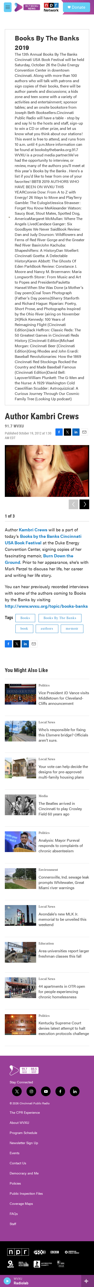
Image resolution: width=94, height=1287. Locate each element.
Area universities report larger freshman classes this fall (64, 953)
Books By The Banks (60, 618)
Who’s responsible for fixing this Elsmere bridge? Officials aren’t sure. (63, 735)
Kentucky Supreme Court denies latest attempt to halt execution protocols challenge (64, 1028)
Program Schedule (23, 1133)
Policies (15, 1183)
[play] (7, 1281)
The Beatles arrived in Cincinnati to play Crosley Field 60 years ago (60, 808)
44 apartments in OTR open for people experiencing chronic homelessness (62, 991)
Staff (13, 1224)
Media (43, 796)
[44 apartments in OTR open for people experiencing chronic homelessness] (20, 987)
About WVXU (19, 1123)
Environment (48, 870)
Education (46, 944)
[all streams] (87, 1281)
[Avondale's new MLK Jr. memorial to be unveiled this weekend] (20, 915)
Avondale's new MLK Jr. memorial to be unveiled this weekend (63, 919)
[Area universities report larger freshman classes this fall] (20, 952)
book (24, 629)
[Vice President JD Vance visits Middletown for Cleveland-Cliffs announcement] (20, 694)
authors (47, 629)
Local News (47, 722)
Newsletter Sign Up (24, 1143)
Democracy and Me (24, 1173)
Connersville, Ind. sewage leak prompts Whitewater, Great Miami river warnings (64, 882)
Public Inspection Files (26, 1193)
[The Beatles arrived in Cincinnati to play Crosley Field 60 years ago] (20, 804)
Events (15, 1153)
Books (25, 618)
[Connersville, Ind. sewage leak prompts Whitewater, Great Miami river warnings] (20, 878)
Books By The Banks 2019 (47, 42)
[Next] (84, 504)
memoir (72, 629)
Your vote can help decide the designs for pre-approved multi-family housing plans (63, 772)
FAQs (14, 1214)
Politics (44, 685)
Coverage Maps (21, 1204)
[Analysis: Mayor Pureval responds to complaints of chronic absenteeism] (20, 841)
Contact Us (18, 1163)
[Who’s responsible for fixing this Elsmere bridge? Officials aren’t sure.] (20, 731)
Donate (78, 7)
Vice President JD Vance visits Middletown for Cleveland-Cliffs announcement (64, 698)
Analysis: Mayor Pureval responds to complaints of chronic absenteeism (61, 845)
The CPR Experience (25, 1112)
